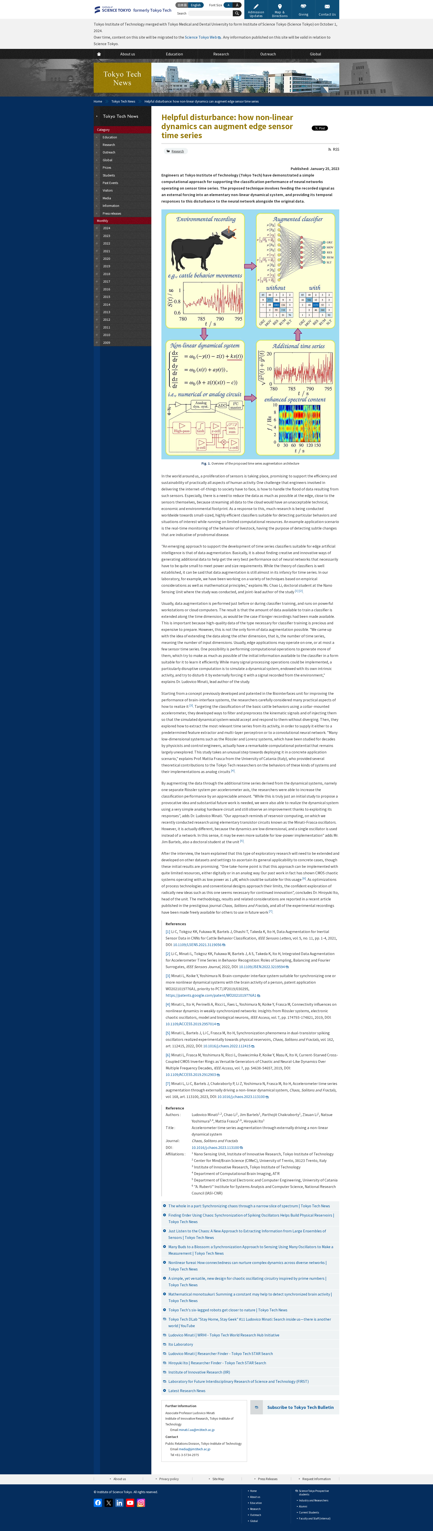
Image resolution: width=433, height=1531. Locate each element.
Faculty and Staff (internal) (315, 1518)
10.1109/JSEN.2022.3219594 (262, 966)
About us (120, 1479)
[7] (168, 1083)
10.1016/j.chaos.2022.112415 (227, 1045)
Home (98, 101)
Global (254, 1521)
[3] (168, 975)
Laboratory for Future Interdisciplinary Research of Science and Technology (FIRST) (238, 1381)
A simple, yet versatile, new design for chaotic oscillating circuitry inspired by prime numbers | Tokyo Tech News (247, 1281)
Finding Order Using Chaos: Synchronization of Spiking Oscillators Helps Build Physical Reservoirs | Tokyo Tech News (251, 1218)
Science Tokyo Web (201, 37)
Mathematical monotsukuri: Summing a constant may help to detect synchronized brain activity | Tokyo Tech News (250, 1297)
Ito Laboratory (180, 1344)
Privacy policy (169, 1479)
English (196, 5)
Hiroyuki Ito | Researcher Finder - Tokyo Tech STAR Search (217, 1362)
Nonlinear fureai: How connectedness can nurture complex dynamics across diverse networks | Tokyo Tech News (247, 1265)
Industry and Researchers (313, 1500)
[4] (168, 1004)
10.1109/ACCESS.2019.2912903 (191, 1074)
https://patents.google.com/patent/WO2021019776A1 (211, 995)
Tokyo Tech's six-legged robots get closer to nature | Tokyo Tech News (227, 1309)
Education (256, 1503)
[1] (168, 931)
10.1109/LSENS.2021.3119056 (197, 944)
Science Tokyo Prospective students (314, 1492)
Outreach (255, 1515)
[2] (168, 953)
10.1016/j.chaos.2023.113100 (241, 1096)
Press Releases (267, 1479)
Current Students (309, 1512)
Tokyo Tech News (123, 101)
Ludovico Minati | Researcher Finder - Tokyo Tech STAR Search (220, 1353)
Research (178, 151)
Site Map (218, 1479)
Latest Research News (186, 1390)
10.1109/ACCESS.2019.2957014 (191, 1023)
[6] (168, 1054)
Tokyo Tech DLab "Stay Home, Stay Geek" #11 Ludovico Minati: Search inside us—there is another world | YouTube (249, 1322)
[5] (168, 1032)
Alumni (303, 1506)
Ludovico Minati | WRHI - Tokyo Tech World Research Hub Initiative (223, 1334)
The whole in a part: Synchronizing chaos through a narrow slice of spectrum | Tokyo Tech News (249, 1205)
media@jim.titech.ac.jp (194, 1449)
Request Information (316, 1479)
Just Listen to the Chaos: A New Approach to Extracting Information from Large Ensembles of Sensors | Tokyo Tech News (247, 1234)
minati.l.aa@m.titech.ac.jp (197, 1429)
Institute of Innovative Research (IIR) (199, 1372)
